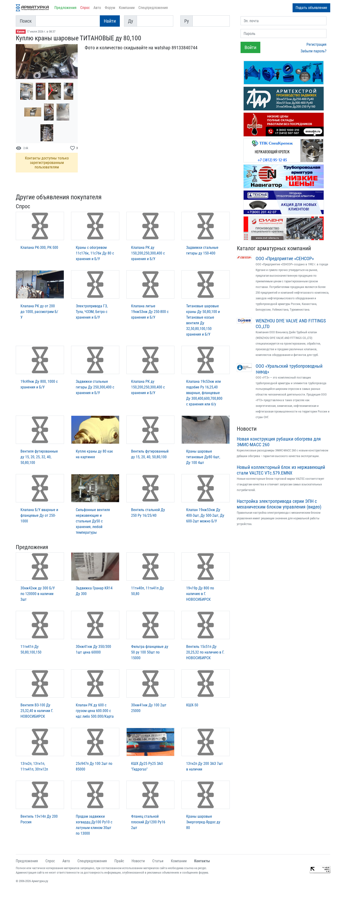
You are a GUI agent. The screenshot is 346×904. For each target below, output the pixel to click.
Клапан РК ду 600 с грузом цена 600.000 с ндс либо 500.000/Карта (95, 711)
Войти (250, 47)
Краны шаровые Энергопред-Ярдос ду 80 (203, 822)
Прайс (119, 861)
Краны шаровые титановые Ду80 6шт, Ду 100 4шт (203, 457)
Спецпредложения (153, 7)
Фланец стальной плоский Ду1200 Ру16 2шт (148, 822)
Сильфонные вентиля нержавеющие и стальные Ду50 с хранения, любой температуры (93, 521)
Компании (127, 7)
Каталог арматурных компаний (274, 248)
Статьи (157, 861)
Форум (110, 7)
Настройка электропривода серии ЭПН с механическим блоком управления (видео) (279, 504)
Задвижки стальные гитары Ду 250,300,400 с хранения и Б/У (95, 387)
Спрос (85, 7)
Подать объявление (311, 7)
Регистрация (316, 44)
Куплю (20, 31)
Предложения (65, 7)
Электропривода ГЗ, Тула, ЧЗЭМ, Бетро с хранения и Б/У (92, 312)
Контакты (202, 861)
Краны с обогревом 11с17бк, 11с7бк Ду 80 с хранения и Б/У (95, 253)
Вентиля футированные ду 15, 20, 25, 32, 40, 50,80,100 (39, 457)
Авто (97, 7)
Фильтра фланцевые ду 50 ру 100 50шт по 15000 (149, 652)
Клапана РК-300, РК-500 (39, 247)
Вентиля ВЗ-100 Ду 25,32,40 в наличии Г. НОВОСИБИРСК (36, 711)
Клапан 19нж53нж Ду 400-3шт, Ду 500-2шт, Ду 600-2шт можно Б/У (205, 515)
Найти (110, 21)
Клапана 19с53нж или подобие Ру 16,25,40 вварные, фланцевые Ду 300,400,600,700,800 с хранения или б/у (204, 392)
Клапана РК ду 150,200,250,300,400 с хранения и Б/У (148, 253)
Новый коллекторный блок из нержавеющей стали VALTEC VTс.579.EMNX (281, 470)
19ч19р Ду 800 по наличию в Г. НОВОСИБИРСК (200, 594)
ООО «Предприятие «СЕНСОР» (285, 258)
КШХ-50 (192, 705)
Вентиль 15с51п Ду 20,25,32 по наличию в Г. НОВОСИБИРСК (205, 652)
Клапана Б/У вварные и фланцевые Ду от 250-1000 (39, 515)
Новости (247, 428)
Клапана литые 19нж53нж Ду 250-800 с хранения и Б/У (150, 312)
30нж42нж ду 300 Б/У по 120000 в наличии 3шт (37, 594)
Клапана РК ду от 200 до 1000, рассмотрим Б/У (39, 312)
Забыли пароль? (313, 51)
